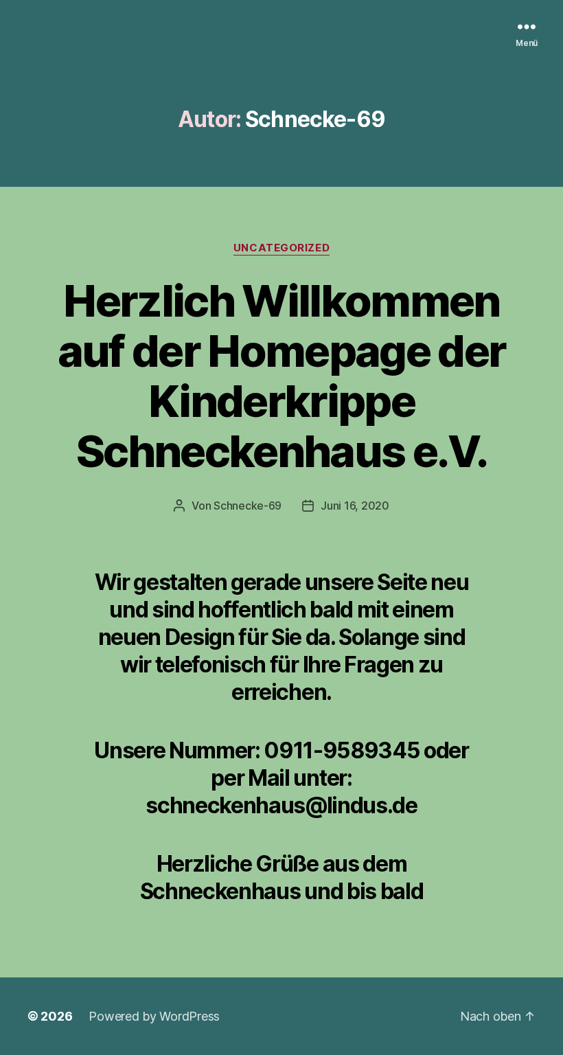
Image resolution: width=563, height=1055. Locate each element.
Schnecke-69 (248, 505)
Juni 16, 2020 (355, 505)
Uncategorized (281, 248)
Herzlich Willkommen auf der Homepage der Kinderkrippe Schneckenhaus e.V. (282, 375)
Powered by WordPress (154, 1016)
